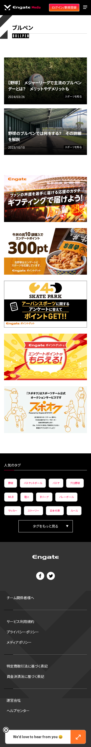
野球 (10, 483)
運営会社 (14, 700)
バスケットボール (33, 483)
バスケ (56, 483)
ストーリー (33, 510)
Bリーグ (44, 497)
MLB (11, 497)
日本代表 (55, 510)
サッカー (12, 510)
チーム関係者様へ (20, 598)
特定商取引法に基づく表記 (27, 666)
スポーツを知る (73, 96)
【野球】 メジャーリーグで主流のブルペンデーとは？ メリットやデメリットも (45, 85)
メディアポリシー (19, 642)
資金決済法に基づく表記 (25, 677)
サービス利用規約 (20, 622)
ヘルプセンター (18, 711)
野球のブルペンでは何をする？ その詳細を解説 (44, 136)
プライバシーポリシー (23, 632)
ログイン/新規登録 (64, 7)
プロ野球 (75, 483)
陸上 (26, 497)
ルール (74, 510)
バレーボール (66, 497)
